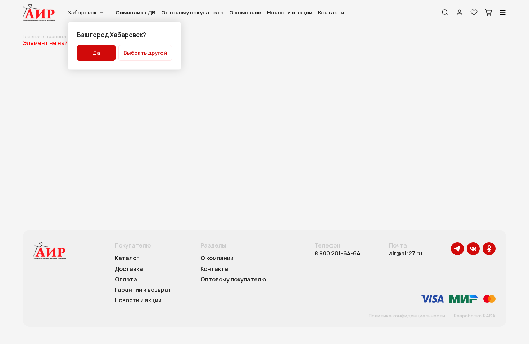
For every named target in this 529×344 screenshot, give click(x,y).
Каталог (127, 258)
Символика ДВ (135, 12)
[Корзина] (488, 12)
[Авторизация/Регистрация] (459, 12)
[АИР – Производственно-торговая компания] (39, 12)
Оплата (126, 279)
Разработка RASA (475, 316)
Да (96, 52)
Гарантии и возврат (143, 290)
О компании (245, 12)
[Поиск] (445, 12)
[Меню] (502, 12)
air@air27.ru (405, 253)
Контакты (331, 12)
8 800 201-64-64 (337, 253)
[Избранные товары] (474, 12)
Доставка (129, 269)
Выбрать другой (145, 52)
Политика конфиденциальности (407, 316)
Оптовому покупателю (192, 12)
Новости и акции (289, 12)
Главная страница (44, 36)
